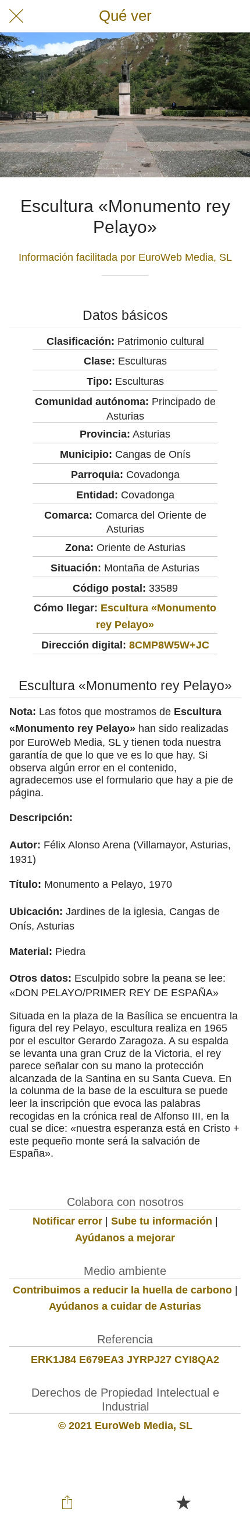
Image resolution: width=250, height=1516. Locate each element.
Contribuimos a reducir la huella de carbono (122, 1290)
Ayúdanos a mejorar (125, 1238)
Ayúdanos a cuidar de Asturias (125, 1306)
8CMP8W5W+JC (169, 645)
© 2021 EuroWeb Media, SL (125, 1425)
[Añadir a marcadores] (183, 1502)
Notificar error (67, 1221)
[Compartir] (67, 1502)
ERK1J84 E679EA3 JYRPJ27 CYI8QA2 (125, 1359)
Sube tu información (161, 1221)
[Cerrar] (16, 16)
